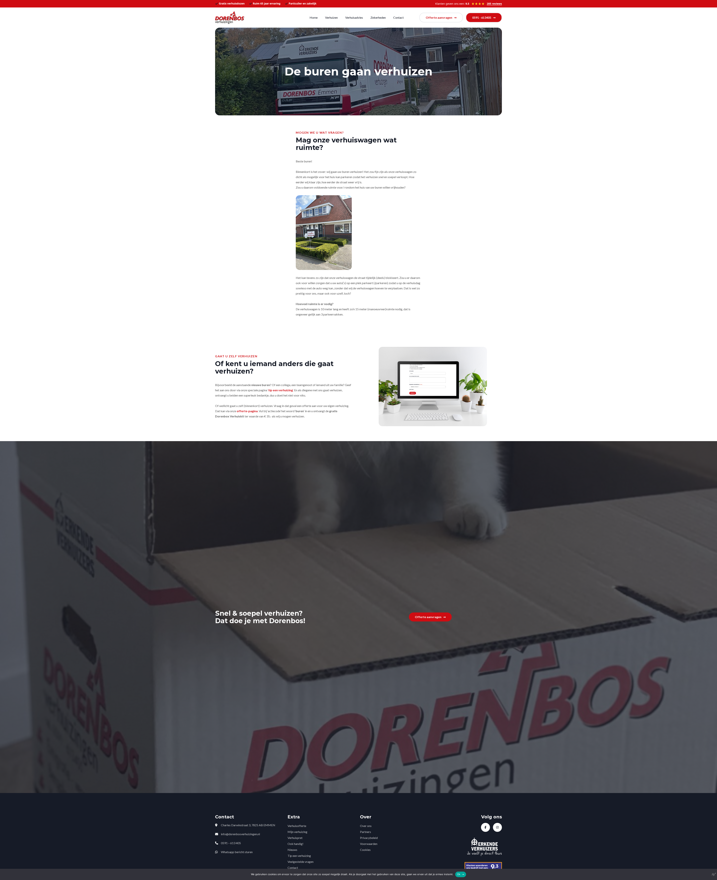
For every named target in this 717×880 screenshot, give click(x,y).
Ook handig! (295, 843)
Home (314, 17)
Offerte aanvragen (439, 17)
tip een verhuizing (280, 390)
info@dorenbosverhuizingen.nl (240, 834)
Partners (365, 832)
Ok (458, 874)
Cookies (365, 849)
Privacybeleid (369, 837)
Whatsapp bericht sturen (237, 852)
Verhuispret (295, 837)
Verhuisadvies (354, 17)
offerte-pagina (247, 411)
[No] (712, 874)
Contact (398, 17)
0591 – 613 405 (231, 843)
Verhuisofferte (297, 826)
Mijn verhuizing (297, 832)
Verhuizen (331, 17)
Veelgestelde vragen (301, 861)
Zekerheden (378, 17)
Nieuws (292, 849)
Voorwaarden (368, 843)
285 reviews (494, 3)
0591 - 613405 (481, 17)
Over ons (366, 826)
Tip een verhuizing (299, 855)
